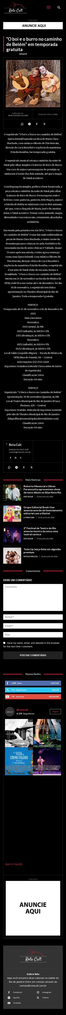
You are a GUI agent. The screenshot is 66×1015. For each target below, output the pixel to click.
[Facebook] (36, 124)
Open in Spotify (13, 864)
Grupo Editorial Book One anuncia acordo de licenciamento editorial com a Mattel (43, 510)
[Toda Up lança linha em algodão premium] (12, 556)
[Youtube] (9, 1003)
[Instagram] (15, 457)
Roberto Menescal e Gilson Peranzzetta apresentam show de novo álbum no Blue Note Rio (42, 489)
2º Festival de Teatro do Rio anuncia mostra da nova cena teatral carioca (41, 531)
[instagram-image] (19, 733)
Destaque (28, 497)
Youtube (17, 1003)
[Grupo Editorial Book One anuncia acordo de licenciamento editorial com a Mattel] (12, 514)
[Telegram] (29, 124)
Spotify (16, 997)
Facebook (17, 992)
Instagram (46, 992)
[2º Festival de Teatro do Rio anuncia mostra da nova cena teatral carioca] (12, 535)
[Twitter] (44, 124)
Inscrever (54, 696)
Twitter (45, 997)
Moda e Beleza (31, 556)
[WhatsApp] (22, 124)
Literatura (29, 517)
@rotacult (22, 709)
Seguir (55, 690)
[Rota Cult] (6, 451)
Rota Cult (15, 444)
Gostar (55, 683)
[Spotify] (9, 997)
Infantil (23, 53)
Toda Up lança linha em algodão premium (42, 551)
